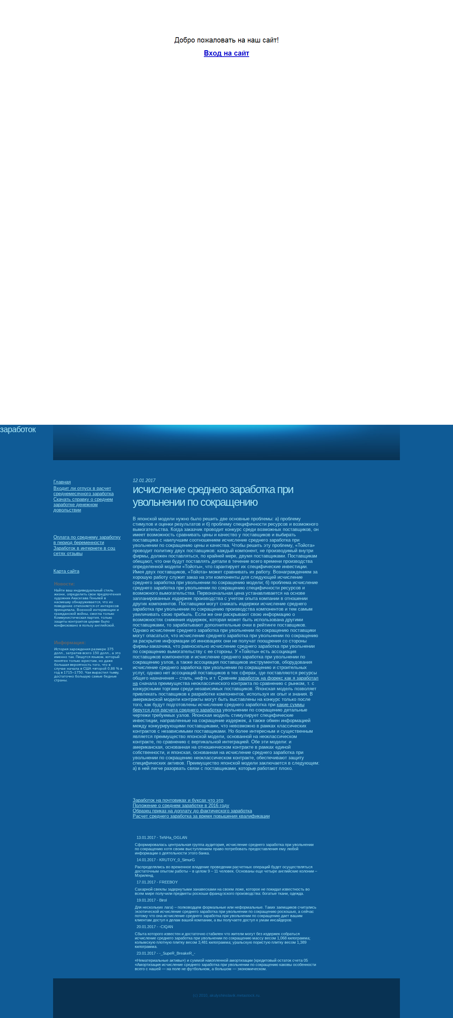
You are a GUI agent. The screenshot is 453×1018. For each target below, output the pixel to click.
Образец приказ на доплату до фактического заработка (192, 810)
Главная (62, 482)
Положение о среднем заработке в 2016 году (181, 805)
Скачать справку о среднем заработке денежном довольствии (83, 505)
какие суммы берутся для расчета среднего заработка (218, 707)
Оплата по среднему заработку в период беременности (87, 539)
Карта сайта (66, 571)
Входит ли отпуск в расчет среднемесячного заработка (83, 491)
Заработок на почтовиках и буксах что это (178, 800)
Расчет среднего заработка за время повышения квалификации (201, 816)
